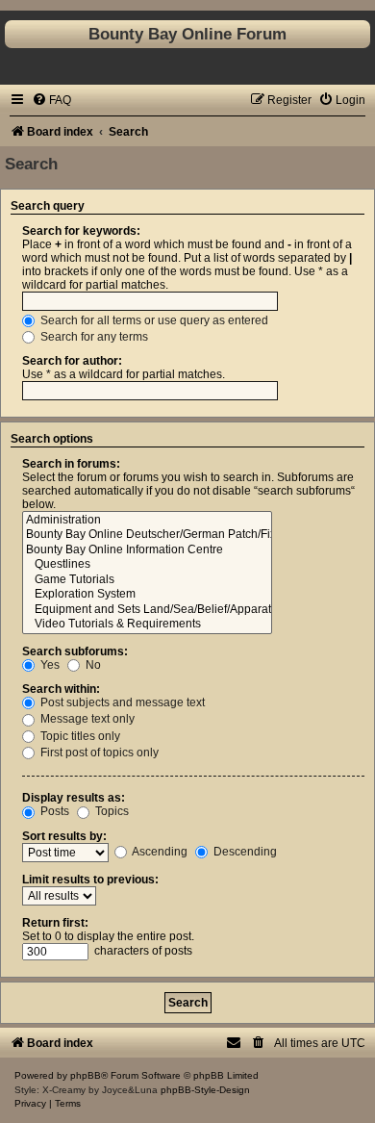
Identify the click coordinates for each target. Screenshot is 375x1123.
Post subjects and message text (121, 702)
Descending (244, 851)
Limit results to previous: (90, 879)
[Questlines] (147, 565)
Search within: (61, 689)
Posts (53, 811)
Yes (49, 665)
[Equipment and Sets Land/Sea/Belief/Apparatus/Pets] (147, 610)
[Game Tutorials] (147, 580)
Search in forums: (71, 464)
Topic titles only (79, 736)
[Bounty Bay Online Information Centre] (147, 550)
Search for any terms (93, 337)
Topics (110, 811)
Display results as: (73, 797)
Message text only (86, 719)
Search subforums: (75, 651)
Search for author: (72, 361)
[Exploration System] (147, 594)
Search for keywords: (81, 231)
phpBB (85, 1075)
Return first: (55, 923)
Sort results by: (64, 836)
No (92, 665)
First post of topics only (98, 752)
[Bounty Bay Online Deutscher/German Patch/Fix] (147, 535)
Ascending (159, 851)
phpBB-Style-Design (205, 1090)
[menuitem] (51, 100)
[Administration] (147, 520)
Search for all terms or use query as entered (153, 320)
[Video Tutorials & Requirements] (147, 624)
